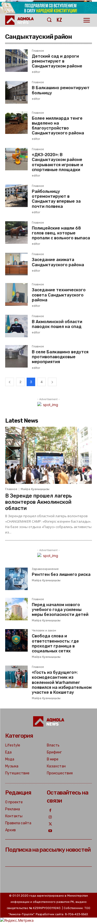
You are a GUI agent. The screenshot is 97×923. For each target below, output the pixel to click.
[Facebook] (50, 810)
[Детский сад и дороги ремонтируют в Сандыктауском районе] (16, 60)
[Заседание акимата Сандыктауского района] (16, 264)
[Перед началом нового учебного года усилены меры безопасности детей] (16, 609)
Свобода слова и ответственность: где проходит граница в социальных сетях (55, 643)
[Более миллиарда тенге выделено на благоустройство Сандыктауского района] (16, 122)
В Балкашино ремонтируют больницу (60, 90)
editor (36, 72)
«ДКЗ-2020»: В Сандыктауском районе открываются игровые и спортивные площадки (57, 162)
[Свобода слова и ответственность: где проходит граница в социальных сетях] (16, 640)
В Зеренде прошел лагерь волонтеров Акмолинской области (38, 502)
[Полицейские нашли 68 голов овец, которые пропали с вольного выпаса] (16, 232)
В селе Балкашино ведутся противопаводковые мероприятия (60, 356)
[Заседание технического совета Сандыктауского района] (16, 294)
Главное (38, 50)
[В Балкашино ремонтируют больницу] (16, 92)
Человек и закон (44, 630)
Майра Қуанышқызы (35, 489)
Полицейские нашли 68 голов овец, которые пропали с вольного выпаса (61, 233)
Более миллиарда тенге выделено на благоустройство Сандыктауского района (58, 126)
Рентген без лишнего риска (61, 574)
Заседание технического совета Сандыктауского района (59, 294)
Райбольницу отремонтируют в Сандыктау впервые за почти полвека (56, 199)
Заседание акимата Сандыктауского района (58, 262)
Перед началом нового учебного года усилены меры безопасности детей (60, 609)
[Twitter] (50, 824)
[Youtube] (50, 831)
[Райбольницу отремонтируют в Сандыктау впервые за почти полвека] (16, 196)
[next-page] (52, 382)
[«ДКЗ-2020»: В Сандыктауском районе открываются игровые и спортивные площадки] (16, 159)
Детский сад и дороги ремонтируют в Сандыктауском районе (57, 61)
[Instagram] (50, 817)
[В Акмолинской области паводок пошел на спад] (16, 326)
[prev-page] (9, 382)
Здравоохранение (45, 569)
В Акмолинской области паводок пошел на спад (57, 324)
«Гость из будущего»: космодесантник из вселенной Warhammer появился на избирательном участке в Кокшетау (62, 682)
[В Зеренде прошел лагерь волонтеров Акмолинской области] (48, 455)
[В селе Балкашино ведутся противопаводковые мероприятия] (16, 356)
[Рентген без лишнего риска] (16, 579)
